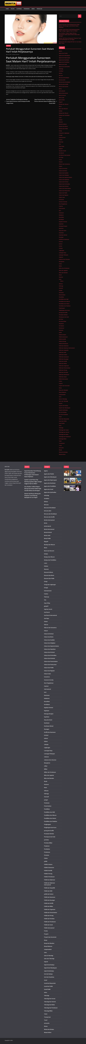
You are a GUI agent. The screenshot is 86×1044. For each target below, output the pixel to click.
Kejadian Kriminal (63, 221)
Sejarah (60, 403)
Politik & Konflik (62, 339)
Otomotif (61, 288)
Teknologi (39, 8)
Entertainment (62, 137)
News (60, 279)
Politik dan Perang (63, 370)
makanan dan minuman (64, 259)
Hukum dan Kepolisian (64, 179)
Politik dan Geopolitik (63, 350)
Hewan (60, 159)
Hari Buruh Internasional (64, 155)
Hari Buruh (61, 153)
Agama (60, 51)
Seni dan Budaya (63, 412)
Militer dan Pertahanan (64, 268)
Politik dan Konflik (63, 361)
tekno (60, 425)
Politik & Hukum (62, 334)
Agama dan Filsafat (63, 53)
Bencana (61, 75)
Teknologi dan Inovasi (64, 430)
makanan (61, 257)
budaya (60, 111)
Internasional (62, 208)
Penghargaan (62, 308)
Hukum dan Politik (63, 193)
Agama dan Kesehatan (64, 60)
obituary (61, 283)
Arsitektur (61, 71)
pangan (60, 290)
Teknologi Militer (62, 438)
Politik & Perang (62, 341)
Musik (60, 275)
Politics (61, 281)
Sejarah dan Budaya (63, 405)
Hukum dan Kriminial (64, 186)
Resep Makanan (62, 392)
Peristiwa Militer (62, 321)
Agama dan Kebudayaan (64, 55)
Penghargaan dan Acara (64, 310)
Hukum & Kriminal (63, 168)
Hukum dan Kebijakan (64, 175)
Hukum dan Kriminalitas (64, 184)
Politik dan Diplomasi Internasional (67, 348)
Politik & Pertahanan (63, 343)
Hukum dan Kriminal (63, 181)
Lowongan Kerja (62, 252)
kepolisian (61, 228)
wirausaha (61, 447)
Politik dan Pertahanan (64, 374)
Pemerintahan (62, 294)
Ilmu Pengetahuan (63, 204)
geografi (61, 148)
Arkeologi (61, 68)
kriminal (61, 241)
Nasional (61, 277)
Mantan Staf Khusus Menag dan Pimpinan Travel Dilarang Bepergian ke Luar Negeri (32, 495)
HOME (7, 8)
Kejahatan (61, 224)
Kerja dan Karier (62, 230)
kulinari (60, 243)
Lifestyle (61, 248)
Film (60, 144)
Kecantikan (61, 217)
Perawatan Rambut (63, 314)
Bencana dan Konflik (63, 84)
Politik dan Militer (63, 363)
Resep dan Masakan (63, 390)
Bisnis (33, 8)
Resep (60, 388)
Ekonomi (61, 122)
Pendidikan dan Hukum (64, 303)
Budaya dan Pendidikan (64, 115)
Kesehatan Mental (63, 235)
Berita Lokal (61, 97)
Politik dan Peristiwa (63, 372)
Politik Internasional (63, 379)
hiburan (61, 161)
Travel (60, 445)
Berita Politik (62, 99)
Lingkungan (61, 250)
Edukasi (60, 119)
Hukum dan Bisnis (63, 170)
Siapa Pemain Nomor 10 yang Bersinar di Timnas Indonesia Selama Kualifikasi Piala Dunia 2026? (44, 101)
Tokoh (60, 441)
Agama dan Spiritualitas (64, 66)
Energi (60, 130)
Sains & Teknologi (63, 399)
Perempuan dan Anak (64, 317)
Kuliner (60, 246)
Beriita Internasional (63, 86)
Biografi (60, 102)
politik (12, 8)
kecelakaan (61, 219)
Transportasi (62, 443)
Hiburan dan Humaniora (64, 164)
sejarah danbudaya (63, 410)
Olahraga (19, 8)
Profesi (60, 381)
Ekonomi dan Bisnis (63, 126)
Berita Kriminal (62, 95)
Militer (60, 266)
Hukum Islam (62, 197)
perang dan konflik (63, 312)
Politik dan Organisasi (64, 365)
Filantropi (61, 142)
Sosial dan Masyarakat (64, 419)
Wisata (60, 450)
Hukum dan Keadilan (63, 173)
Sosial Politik (61, 423)
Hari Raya (61, 157)
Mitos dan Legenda (63, 270)
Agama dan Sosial (63, 64)
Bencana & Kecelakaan (64, 77)
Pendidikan (26, 8)
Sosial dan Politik (63, 421)
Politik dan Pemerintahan (64, 368)
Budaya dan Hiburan (63, 113)
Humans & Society (63, 201)
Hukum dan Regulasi (63, 195)
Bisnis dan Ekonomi (63, 108)
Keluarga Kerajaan (63, 226)
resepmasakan (62, 394)
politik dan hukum (63, 354)
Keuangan (61, 237)
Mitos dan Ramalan (63, 272)
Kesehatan (8, 45)
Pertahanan (61, 328)
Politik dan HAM (62, 352)
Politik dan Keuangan (63, 359)
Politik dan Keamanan (64, 356)
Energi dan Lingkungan (64, 133)
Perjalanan (61, 323)
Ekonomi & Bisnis (63, 124)
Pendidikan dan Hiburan (64, 301)
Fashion (60, 139)
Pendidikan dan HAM (63, 299)
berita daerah (62, 91)
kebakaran (61, 215)
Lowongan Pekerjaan (63, 255)
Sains (60, 396)
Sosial (60, 416)
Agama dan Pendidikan (64, 62)
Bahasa (60, 73)
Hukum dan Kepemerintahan (65, 177)
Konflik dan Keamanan (64, 239)
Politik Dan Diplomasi (63, 345)
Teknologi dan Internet (64, 432)
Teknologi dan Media (63, 434)
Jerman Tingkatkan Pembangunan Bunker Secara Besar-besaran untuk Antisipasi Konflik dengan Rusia (18, 101)
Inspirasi (61, 206)
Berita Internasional (63, 93)
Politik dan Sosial (63, 376)
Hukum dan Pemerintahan (65, 188)
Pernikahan (61, 325)
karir (60, 210)
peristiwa (61, 319)
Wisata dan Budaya (63, 452)
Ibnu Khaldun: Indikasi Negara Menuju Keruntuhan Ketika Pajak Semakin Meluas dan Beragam (69, 34)
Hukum (60, 166)
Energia (60, 135)
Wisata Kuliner (62, 454)
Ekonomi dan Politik (63, 128)
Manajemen (61, 261)
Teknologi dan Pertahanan (65, 436)
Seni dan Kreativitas (63, 414)
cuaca (60, 117)
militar (60, 263)
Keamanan (61, 212)
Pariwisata (61, 292)
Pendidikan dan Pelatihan (64, 306)
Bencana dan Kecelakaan (64, 82)
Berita (60, 88)
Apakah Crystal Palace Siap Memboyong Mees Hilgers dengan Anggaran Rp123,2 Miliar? (33, 481)
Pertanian (61, 330)
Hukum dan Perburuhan (64, 190)
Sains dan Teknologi (63, 401)
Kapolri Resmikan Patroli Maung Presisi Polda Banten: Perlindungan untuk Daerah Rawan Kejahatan (69, 26)
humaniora (61, 199)
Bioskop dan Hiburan (63, 104)
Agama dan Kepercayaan (64, 57)
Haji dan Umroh (62, 150)
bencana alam (62, 80)
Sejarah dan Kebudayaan (64, 407)
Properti (61, 383)
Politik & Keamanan (63, 337)
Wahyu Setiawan (16, 54)
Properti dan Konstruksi (64, 385)
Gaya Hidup (61, 146)
